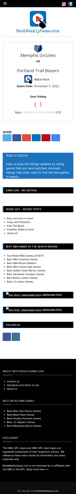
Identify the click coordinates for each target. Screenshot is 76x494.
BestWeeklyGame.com (47, 490)
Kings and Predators (18, 221)
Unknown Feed (52, 295)
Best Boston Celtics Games (22, 277)
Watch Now (41, 79)
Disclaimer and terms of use (23, 385)
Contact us (13, 381)
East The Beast (15, 225)
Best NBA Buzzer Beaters (21, 263)
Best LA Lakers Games (20, 281)
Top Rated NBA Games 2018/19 (25, 255)
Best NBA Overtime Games (22, 259)
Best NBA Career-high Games (24, 266)
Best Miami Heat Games (20, 414)
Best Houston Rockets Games (24, 418)
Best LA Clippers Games (21, 422)
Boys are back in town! (20, 218)
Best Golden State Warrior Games (26, 270)
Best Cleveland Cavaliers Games (25, 274)
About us (12, 388)
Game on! (12, 233)
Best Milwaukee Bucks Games (24, 425)
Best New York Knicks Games (24, 410)
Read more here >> (38, 469)
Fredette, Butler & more (20, 229)
